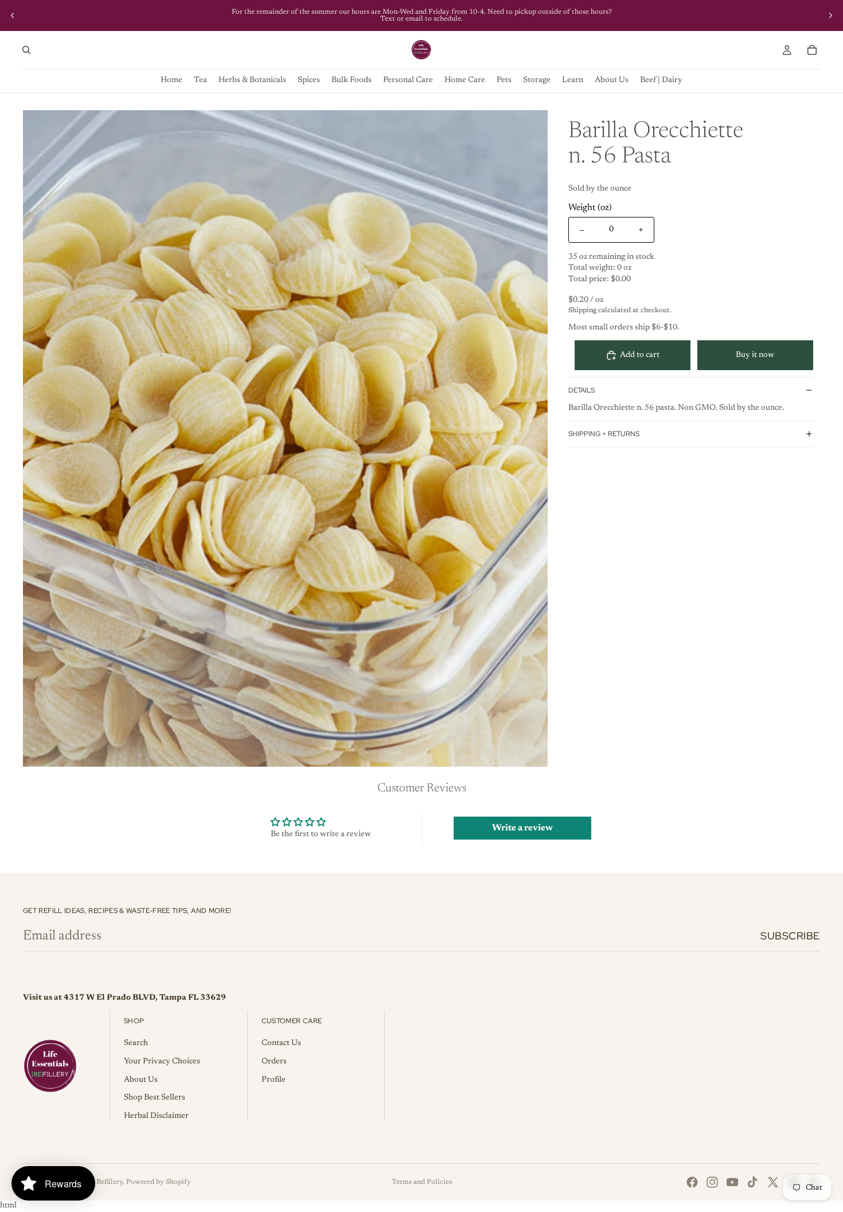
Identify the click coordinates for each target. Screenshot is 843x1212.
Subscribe (790, 935)
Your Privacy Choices (162, 1062)
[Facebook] (692, 1182)
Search (136, 1043)
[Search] (26, 50)
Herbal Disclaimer (156, 1116)
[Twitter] (773, 1182)
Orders (274, 1062)
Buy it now (755, 355)
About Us (141, 1080)
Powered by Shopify (158, 1182)
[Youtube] (732, 1182)
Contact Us (281, 1043)
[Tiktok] (752, 1182)
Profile (274, 1080)
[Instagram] (712, 1182)
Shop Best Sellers (154, 1098)
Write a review (522, 828)
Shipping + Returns (603, 433)
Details (581, 390)
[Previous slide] (12, 15)
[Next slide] (830, 15)
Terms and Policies (422, 1182)
